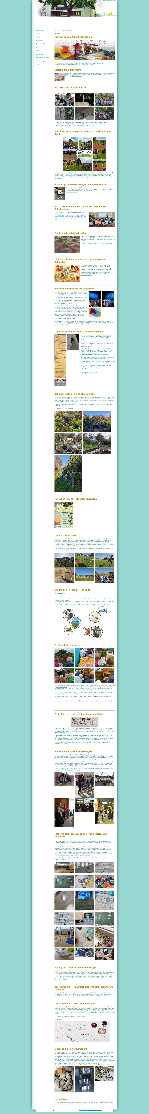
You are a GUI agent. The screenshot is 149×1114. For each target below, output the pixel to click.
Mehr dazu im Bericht (71, 192)
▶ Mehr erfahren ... (89, 125)
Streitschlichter (41, 44)
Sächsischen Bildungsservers (85, 1110)
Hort (37, 64)
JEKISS (38, 47)
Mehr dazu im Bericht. (60, 220)
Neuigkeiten (40, 30)
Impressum (106, 0)
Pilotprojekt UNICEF (42, 57)
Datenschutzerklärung (97, 1110)
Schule (38, 34)
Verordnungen (40, 61)
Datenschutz (113, 0)
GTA (37, 50)
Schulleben (39, 40)
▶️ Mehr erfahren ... (77, 76)
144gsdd (63, 30)
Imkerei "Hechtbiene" (61, 687)
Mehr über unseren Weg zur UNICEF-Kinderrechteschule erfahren (97, 243)
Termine (38, 37)
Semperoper (40, 54)
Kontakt (100, 0)
